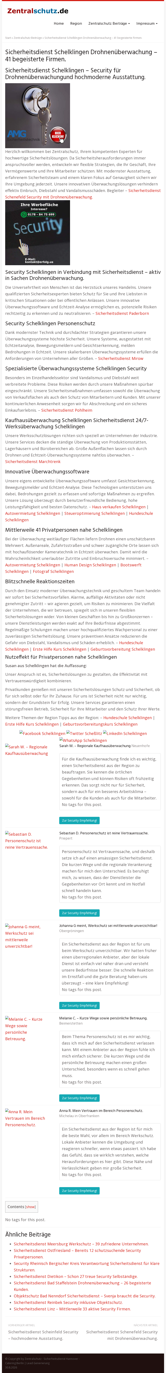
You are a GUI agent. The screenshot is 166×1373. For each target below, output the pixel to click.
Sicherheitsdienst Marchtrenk (33, 461)
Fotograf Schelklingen (53, 571)
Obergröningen (71, 931)
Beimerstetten (71, 1023)
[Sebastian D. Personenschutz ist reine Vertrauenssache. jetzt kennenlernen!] (26, 852)
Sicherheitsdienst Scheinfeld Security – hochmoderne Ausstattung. (43, 1332)
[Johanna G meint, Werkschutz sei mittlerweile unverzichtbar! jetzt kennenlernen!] (26, 945)
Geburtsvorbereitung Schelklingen (123, 649)
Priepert (65, 838)
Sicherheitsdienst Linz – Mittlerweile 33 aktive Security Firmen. (72, 1308)
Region (76, 24)
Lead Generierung (38, 1363)
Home (59, 24)
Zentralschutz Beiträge (108, 24)
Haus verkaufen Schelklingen (118, 506)
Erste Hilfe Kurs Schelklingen (59, 649)
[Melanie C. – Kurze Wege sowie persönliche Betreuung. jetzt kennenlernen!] (26, 1037)
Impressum (145, 24)
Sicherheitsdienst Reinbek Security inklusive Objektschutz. (68, 1302)
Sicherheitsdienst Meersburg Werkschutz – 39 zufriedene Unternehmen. (81, 1243)
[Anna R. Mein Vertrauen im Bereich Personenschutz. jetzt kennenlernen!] (26, 1130)
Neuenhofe (140, 746)
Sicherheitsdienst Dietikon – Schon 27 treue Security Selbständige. (76, 1276)
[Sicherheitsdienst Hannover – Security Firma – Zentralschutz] (37, 10)
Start (8, 38)
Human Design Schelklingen (90, 564)
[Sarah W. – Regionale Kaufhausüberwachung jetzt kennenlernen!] (26, 765)
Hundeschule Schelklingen (127, 717)
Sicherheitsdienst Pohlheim (66, 410)
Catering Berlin (14, 1363)
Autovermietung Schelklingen (32, 513)
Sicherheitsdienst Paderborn (122, 313)
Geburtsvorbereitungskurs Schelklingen (100, 724)
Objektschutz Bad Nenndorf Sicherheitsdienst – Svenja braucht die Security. (85, 1295)
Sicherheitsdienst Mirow (120, 358)
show (30, 1207)
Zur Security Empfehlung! (79, 820)
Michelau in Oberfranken (79, 1116)
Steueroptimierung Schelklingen (94, 513)
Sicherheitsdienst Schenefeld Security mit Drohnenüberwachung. (122, 1332)
